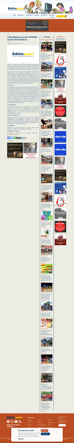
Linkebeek (50, 427)
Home (14, 15)
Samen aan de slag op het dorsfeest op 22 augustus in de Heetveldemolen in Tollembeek (46, 94)
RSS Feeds (51, 15)
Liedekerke (40, 427)
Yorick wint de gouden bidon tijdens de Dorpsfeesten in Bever (46, 75)
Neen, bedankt (45, 433)
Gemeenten (31, 417)
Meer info (21, 438)
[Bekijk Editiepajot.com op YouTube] (16, 422)
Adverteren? (44, 15)
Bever (29, 422)
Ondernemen (29, 15)
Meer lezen (43, 61)
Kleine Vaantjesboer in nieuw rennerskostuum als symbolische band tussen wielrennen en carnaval (46, 114)
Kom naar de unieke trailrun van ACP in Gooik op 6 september (46, 241)
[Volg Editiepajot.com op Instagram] (12, 422)
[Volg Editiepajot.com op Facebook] (8, 422)
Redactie (37, 15)
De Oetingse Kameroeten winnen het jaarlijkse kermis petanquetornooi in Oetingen (46, 56)
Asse (39, 420)
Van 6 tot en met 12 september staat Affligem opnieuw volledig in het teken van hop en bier (46, 406)
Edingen (30, 425)
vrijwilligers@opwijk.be (12, 134)
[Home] (16, 9)
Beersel (50, 420)
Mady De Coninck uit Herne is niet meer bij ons (46, 151)
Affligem (30, 420)
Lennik (29, 427)
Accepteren (44, 430)
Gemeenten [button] (20, 15)
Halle (49, 425)
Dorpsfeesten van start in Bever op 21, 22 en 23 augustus (46, 224)
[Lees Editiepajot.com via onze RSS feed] (20, 422)
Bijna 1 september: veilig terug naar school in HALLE (46, 350)
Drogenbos (50, 422)
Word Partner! (62, 425)
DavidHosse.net (63, 439)
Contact (52, 17)
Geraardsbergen (41, 425)
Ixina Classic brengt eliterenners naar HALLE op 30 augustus (46, 314)
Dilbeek (39, 422)
